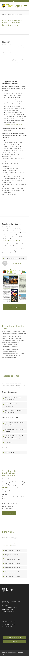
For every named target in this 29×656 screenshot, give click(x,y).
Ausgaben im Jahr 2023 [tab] (12, 563)
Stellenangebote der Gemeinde (14, 637)
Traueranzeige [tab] (9, 452)
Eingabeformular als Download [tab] (14, 258)
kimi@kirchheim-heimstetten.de (13, 124)
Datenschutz (11, 654)
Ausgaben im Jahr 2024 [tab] (12, 559)
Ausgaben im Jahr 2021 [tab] (12, 572)
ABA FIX (4, 488)
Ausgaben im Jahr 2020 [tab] (12, 576)
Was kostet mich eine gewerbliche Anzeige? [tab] (15, 430)
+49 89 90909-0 (8, 609)
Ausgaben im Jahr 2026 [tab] (12, 550)
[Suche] (20, 6)
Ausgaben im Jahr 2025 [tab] (12, 555)
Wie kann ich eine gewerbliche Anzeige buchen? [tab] (14, 424)
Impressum (4, 654)
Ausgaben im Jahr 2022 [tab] (12, 567)
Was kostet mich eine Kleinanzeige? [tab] (11, 405)
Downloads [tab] (8, 442)
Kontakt (14, 641)
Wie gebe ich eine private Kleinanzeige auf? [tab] (13, 398)
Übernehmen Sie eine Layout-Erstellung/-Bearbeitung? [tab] (14, 437)
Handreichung (15, 263)
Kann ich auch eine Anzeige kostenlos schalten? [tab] (13, 411)
